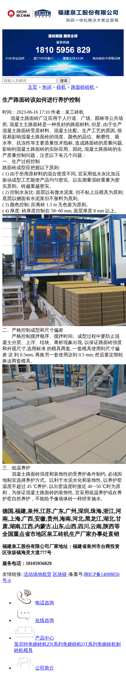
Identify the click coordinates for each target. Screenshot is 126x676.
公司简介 (44, 667)
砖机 (61, 87)
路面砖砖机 (82, 87)
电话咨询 (44, 602)
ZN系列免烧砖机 (64, 644)
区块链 (60, 574)
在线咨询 (44, 620)
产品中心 (44, 637)
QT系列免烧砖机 (98, 644)
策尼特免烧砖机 (30, 644)
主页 (32, 87)
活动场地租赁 (37, 574)
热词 (47, 87)
